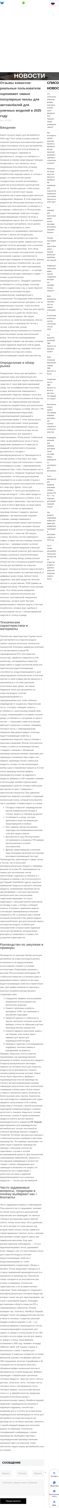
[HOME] (6, 2)
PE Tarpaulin (36, 1122)
